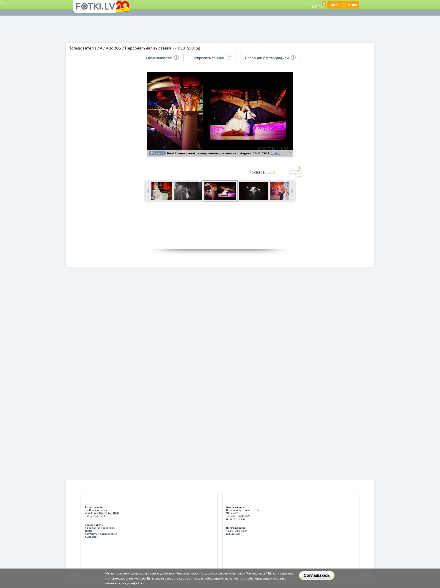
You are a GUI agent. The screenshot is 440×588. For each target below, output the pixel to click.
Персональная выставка (148, 47)
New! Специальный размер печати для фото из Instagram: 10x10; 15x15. (218, 153)
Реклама (156, 153)
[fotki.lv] (95, 8)
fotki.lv (275, 153)
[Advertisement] (220, 238)
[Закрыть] (290, 152)
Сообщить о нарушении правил (295, 173)
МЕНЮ (352, 4)
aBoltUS (113, 47)
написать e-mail (95, 515)
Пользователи (82, 47)
